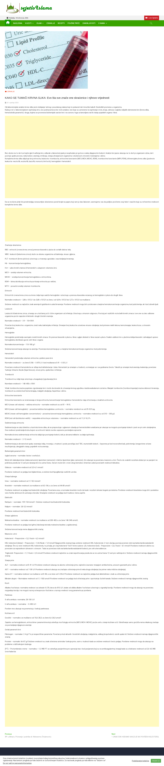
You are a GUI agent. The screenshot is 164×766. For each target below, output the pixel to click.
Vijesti (28, 23)
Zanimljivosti (89, 23)
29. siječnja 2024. (13, 103)
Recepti (61, 23)
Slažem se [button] (156, 761)
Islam (39, 23)
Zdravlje (50, 23)
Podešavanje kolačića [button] (140, 761)
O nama (101, 23)
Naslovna (17, 23)
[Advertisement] (77, 132)
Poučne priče (73, 23)
